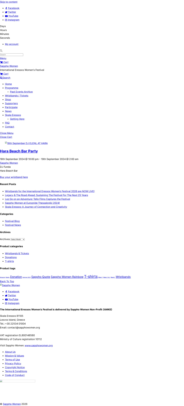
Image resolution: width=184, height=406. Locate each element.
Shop (8, 99)
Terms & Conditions (16, 371)
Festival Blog (12, 221)
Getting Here (17, 118)
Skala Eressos (13, 115)
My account (11, 44)
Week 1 (100, 277)
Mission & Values (14, 355)
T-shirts (9, 261)
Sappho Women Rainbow (67, 276)
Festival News (13, 225)
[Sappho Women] (10, 285)
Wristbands (123, 276)
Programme (11, 87)
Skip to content (8, 1)
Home (8, 83)
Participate (11, 107)
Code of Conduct (15, 375)
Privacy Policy (13, 363)
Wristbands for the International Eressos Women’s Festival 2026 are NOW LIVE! (50, 191)
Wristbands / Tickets (16, 95)
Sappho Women (9, 162)
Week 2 (113, 277)
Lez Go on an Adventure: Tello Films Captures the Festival (37, 199)
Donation (16, 276)
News (8, 111)
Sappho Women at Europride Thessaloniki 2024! (32, 202)
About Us (10, 351)
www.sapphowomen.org (39, 345)
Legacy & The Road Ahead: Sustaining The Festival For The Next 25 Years (46, 195)
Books (8, 277)
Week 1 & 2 (106, 277)
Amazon (2, 277)
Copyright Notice (15, 367)
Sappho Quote (40, 276)
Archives (5, 239)
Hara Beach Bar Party (19, 151)
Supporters (11, 103)
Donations (11, 257)
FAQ (7, 122)
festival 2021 (27, 277)
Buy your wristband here (14, 177)
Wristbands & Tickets (17, 253)
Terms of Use (12, 359)
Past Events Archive (21, 91)
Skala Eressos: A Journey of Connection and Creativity (36, 206)
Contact (9, 126)
